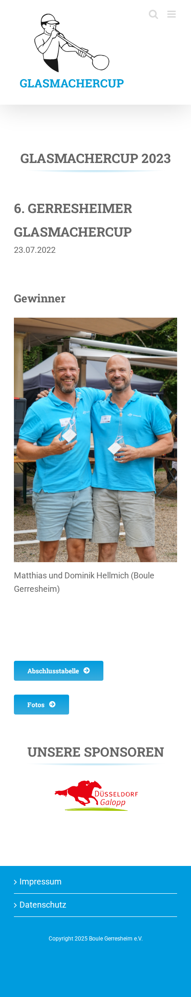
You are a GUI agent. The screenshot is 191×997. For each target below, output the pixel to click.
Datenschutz (42, 904)
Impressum (40, 881)
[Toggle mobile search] (172, 24)
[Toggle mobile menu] (172, 14)
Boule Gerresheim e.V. (116, 938)
